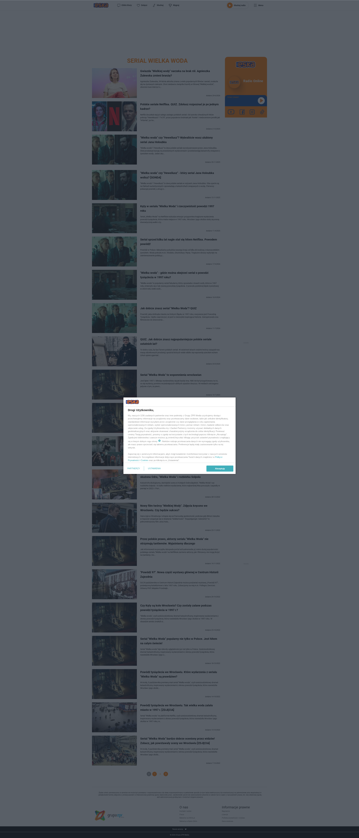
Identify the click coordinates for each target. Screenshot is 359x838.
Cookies (144, 460)
